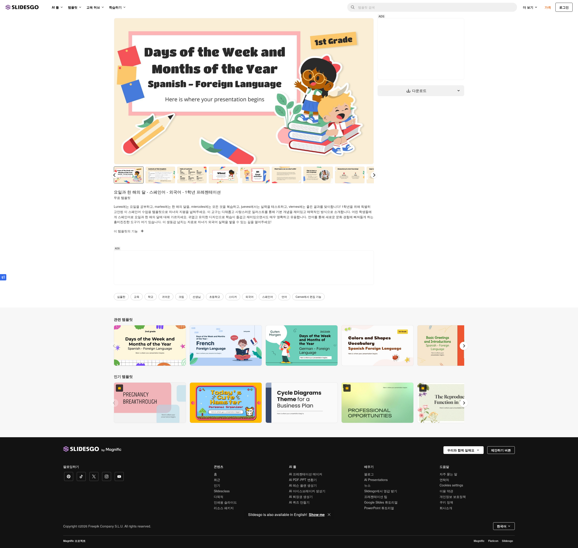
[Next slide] (367, 91)
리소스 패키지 (224, 508)
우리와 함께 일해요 (460, 450)
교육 (136, 296)
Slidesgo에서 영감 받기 (380, 491)
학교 (150, 296)
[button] (373, 175)
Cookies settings (451, 485)
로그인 (564, 7)
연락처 (444, 479)
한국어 (501, 526)
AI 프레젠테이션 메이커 (305, 474)
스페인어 (267, 296)
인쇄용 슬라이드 (225, 502)
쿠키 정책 (446, 502)
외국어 (249, 296)
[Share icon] (366, 25)
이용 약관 (446, 491)
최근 (217, 479)
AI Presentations (376, 479)
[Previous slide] (114, 346)
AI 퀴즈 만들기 (299, 502)
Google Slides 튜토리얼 (381, 502)
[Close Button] (329, 514)
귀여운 (166, 296)
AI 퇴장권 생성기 (301, 496)
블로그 (369, 474)
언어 (284, 296)
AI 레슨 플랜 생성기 (303, 485)
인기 (217, 485)
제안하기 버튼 (501, 450)
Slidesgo (507, 541)
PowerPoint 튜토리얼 (379, 508)
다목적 (218, 496)
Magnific (479, 541)
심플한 (121, 296)
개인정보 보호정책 (453, 496)
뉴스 (367, 485)
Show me (317, 515)
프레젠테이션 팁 (375, 496)
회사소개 (446, 508)
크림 (181, 296)
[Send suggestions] (3, 277)
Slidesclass (222, 491)
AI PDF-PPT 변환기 (303, 479)
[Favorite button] (354, 25)
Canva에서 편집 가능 (308, 296)
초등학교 (214, 296)
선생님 (197, 296)
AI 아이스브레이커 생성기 (307, 491)
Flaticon (493, 541)
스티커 (233, 296)
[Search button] (352, 7)
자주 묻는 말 (448, 474)
